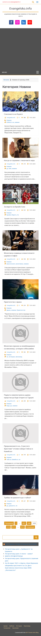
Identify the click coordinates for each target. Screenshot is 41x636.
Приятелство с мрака (13, 302)
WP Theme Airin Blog (32, 632)
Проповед (27, 626)
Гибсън (8, 459)
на (13, 122)
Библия (11, 626)
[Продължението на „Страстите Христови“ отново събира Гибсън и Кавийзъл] (20, 433)
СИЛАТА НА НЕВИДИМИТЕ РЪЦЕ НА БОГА (15, 2)
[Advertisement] (20, 48)
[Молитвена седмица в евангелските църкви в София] (20, 240)
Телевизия (6, 628)
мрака (8, 310)
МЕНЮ (4, 72)
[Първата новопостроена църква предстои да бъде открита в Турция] (20, 382)
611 (13, 527)
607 (23, 523)
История (19, 626)
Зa (18, 215)
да (7, 168)
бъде (8, 405)
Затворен (12, 356)
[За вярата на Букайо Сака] (20, 194)
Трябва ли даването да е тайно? (17, 498)
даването (12, 505)
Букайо (8, 215)
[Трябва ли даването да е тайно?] (20, 485)
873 (22, 527)
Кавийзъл (15, 459)
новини (17, 122)
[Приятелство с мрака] (20, 289)
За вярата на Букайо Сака (14, 207)
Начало (6, 80)
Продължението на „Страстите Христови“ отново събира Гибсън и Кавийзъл (18, 448)
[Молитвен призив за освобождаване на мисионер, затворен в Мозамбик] (20, 333)
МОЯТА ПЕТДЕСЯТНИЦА (14, 556)
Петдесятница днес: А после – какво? (19, 554)
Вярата (14, 215)
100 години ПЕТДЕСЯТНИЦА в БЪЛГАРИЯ (21, 544)
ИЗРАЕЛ (9, 122)
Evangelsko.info (20, 8)
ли (16, 505)
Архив (5, 626)
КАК (10, 168)
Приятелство (21, 310)
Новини (8, 120)
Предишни (9, 523)
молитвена (19, 264)
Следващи (30, 527)
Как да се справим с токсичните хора (19, 160)
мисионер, (19, 356)
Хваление (15, 628)
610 (8, 527)
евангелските (10, 264)
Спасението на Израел (13, 114)
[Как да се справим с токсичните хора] (20, 148)
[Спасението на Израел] (20, 101)
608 (29, 523)
